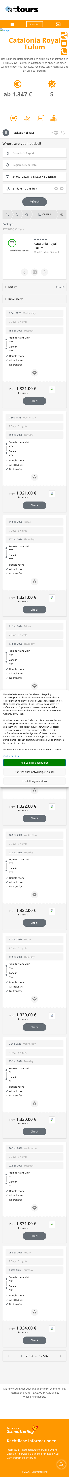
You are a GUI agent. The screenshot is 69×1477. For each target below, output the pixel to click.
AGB (56, 1453)
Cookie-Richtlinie (11, 755)
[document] (34, 44)
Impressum (13, 1449)
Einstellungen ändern (34, 781)
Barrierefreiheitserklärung (21, 1457)
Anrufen (34, 24)
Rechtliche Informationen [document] (31, 1441)
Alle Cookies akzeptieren (35, 762)
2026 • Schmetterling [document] (36, 1471)
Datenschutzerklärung (34, 1449)
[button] (54, 26)
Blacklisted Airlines (40, 1453)
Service (23, 1453)
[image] (5, 30)
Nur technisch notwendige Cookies (34, 771)
